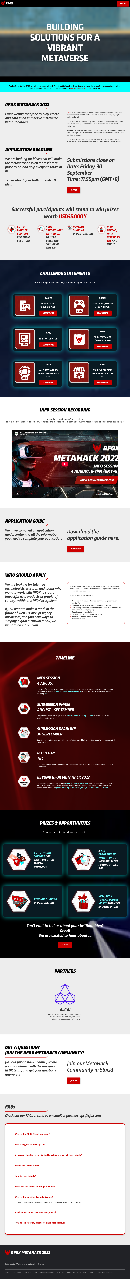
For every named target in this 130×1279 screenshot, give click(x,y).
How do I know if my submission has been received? (40, 1222)
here (47, 694)
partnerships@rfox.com (83, 1115)
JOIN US (74, 1080)
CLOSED (74, 190)
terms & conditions (104, 1273)
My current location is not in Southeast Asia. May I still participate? (48, 1154)
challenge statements (22, 1273)
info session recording (44, 1273)
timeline (60, 1273)
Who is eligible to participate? (30, 1144)
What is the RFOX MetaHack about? (32, 1133)
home (7, 1273)
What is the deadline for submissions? (34, 1196)
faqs (91, 1273)
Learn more (48, 313)
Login (122, 4)
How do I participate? (25, 1175)
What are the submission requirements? (35, 1186)
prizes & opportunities (76, 1273)
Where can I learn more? (27, 1165)
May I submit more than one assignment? (35, 1212)
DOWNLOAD (76, 548)
